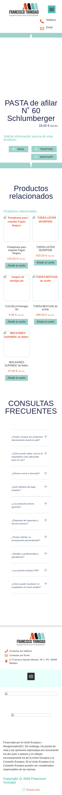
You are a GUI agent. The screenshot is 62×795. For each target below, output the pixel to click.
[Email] (42, 28)
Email (49, 27)
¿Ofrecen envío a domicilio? (26, 473)
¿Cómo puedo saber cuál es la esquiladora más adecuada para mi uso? (27, 456)
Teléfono (51, 20)
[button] (51, 9)
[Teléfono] (42, 21)
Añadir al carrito (16, 265)
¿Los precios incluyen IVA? (25, 570)
